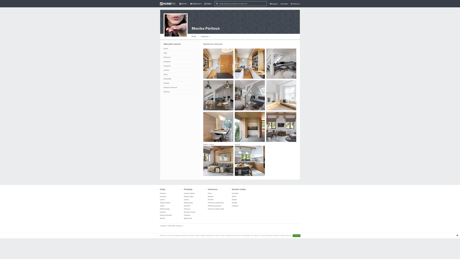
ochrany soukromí (285, 235)
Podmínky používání (214, 206)
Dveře (166, 49)
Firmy (208, 4)
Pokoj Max (167, 79)
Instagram (235, 206)
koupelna (167, 61)
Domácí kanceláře (166, 215)
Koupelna (167, 66)
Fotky (184, 4)
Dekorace (187, 209)
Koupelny (163, 196)
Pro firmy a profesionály (216, 203)
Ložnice (166, 70)
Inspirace (205, 36)
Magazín (275, 4)
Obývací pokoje (165, 203)
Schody (166, 83)
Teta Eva (167, 92)
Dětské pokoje (165, 209)
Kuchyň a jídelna (189, 193)
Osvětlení (187, 215)
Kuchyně (163, 193)
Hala (165, 53)
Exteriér (162, 218)
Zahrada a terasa (189, 212)
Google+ (234, 199)
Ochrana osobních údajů (216, 209)
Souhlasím (296, 235)
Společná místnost (170, 87)
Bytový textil (188, 218)
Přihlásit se (296, 4)
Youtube (234, 203)
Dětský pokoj (188, 203)
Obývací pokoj (188, 196)
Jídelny (162, 206)
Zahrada (163, 212)
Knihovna (167, 57)
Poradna (285, 4)
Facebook (235, 193)
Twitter (234, 196)
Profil (194, 36)
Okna (166, 74)
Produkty (197, 4)
